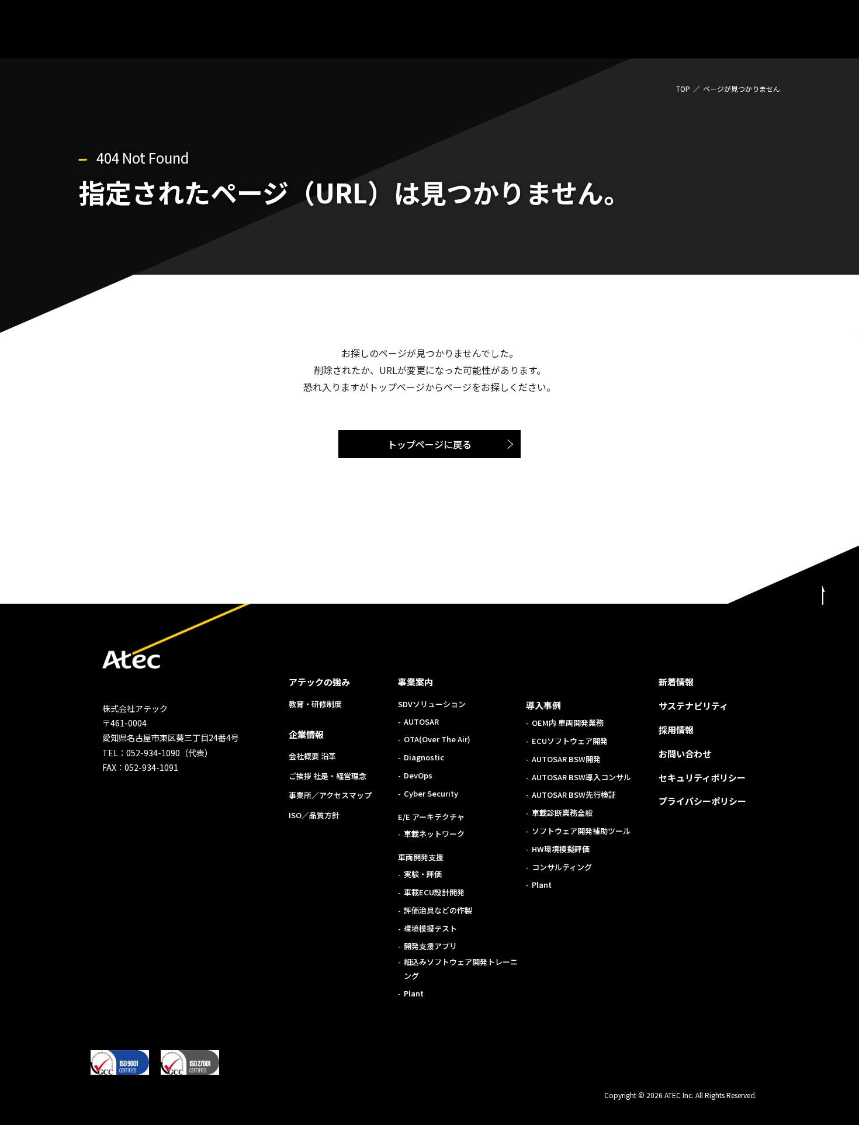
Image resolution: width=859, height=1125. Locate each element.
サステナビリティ (693, 706)
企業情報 (306, 734)
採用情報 (676, 730)
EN (826, 31)
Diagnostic (424, 757)
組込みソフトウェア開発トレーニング (461, 968)
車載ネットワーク (434, 833)
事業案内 (415, 682)
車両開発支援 (421, 857)
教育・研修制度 (315, 703)
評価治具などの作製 (438, 910)
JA (803, 31)
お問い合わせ (685, 753)
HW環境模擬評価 (561, 848)
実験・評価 (423, 874)
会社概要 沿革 (312, 755)
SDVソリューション (432, 703)
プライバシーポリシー (702, 801)
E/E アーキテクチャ (431, 816)
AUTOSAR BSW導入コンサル (581, 777)
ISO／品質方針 (314, 815)
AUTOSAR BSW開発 (566, 758)
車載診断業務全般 (562, 812)
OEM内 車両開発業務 (568, 722)
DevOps (418, 775)
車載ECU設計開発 (434, 892)
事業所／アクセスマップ (330, 795)
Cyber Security (431, 793)
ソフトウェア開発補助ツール (581, 830)
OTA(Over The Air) (437, 739)
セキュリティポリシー (702, 777)
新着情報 (676, 682)
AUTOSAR (421, 721)
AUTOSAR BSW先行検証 (574, 794)
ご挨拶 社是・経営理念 (327, 775)
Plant (414, 993)
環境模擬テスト (430, 928)
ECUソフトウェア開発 (570, 740)
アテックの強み (319, 682)
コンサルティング (562, 867)
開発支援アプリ (430, 945)
